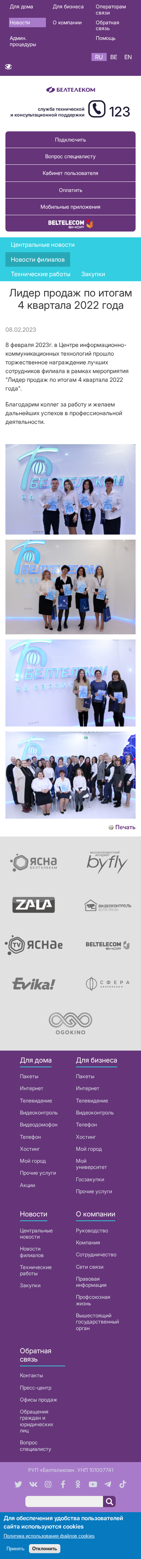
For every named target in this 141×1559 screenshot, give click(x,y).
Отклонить (44, 1548)
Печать (125, 827)
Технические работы (40, 274)
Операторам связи (111, 9)
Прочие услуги (38, 1173)
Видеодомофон (38, 1124)
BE (113, 57)
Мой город (33, 1161)
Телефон (30, 1137)
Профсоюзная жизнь (93, 1300)
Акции (27, 1185)
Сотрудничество (96, 1254)
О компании (67, 22)
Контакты (31, 1375)
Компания (88, 1242)
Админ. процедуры (23, 41)
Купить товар (70, 223)
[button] (70, 532)
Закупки (93, 274)
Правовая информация (91, 1282)
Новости (20, 22)
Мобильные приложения (70, 207)
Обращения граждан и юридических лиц (37, 1420)
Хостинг (30, 1149)
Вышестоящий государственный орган (97, 1321)
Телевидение (36, 1100)
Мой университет (91, 1164)
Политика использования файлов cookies (49, 1536)
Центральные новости (43, 244)
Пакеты (29, 1076)
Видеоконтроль (39, 1112)
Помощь (106, 38)
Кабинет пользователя (70, 173)
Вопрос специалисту (70, 156)
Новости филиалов (32, 1251)
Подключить (70, 139)
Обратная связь (107, 25)
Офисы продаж (38, 1399)
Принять (16, 1548)
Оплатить (70, 190)
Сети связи (89, 1267)
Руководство (92, 1230)
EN (128, 57)
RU (99, 57)
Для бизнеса (68, 6)
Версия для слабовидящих (8, 68)
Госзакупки (90, 1179)
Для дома (21, 6)
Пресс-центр (35, 1387)
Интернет (31, 1088)
